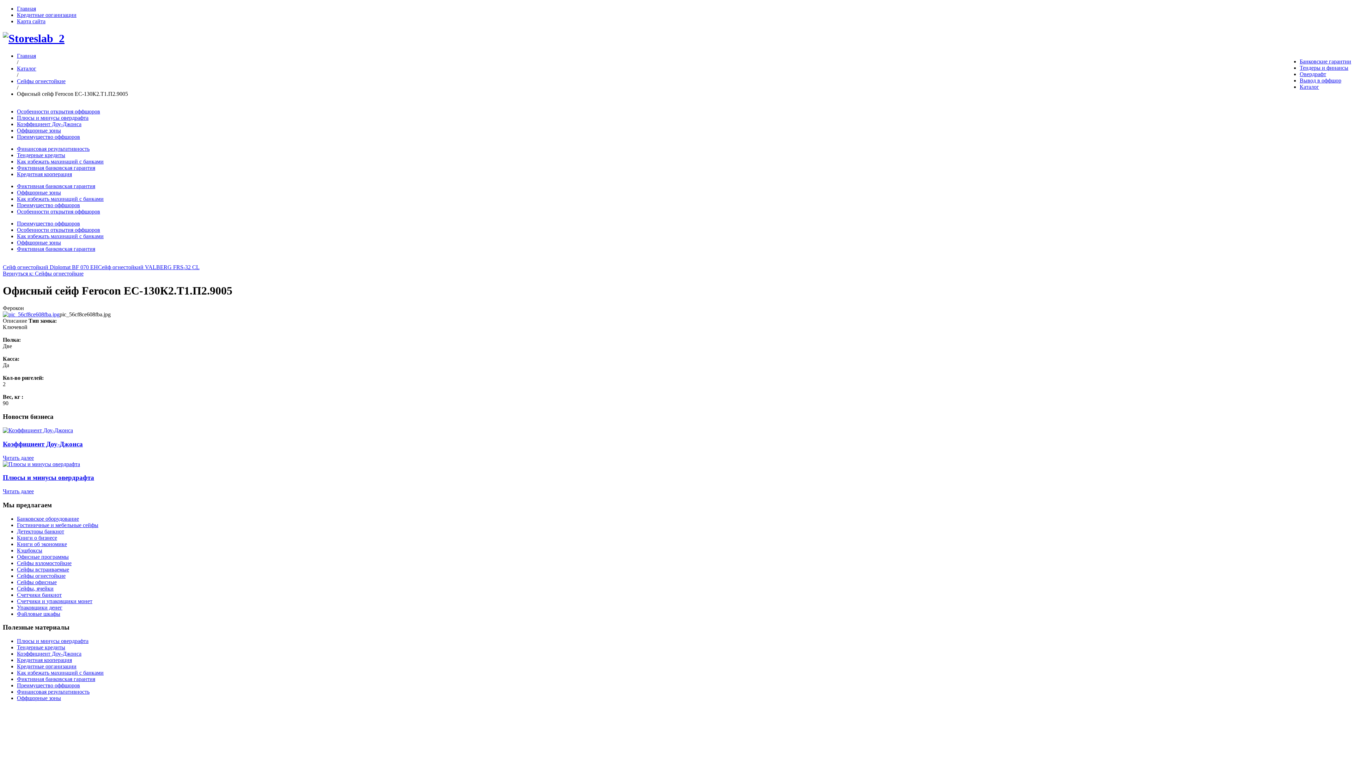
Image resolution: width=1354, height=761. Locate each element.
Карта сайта (31, 21)
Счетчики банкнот (39, 595)
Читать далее (18, 458)
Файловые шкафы (38, 614)
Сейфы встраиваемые (43, 570)
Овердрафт (1313, 74)
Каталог (1309, 87)
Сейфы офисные (37, 582)
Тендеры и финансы (1324, 68)
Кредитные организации (47, 15)
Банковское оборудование (48, 519)
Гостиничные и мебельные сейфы (57, 525)
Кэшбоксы (29, 550)
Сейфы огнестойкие (41, 81)
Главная (26, 9)
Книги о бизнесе (37, 538)
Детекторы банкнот (40, 531)
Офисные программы (43, 557)
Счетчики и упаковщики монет (54, 601)
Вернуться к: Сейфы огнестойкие (43, 274)
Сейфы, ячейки (35, 589)
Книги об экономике (42, 544)
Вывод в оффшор (1320, 80)
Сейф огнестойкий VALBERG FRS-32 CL (149, 267)
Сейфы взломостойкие (44, 563)
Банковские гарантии (1325, 61)
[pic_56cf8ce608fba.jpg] (31, 314)
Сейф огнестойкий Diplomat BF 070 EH (50, 267)
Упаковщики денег (39, 608)
